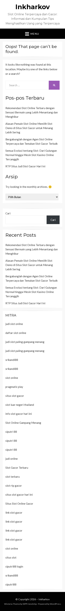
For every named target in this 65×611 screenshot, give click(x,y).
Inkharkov (32, 7)
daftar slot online (15, 332)
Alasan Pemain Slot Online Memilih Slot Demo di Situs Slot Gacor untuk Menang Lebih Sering (29, 128)
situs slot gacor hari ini (19, 494)
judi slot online (14, 323)
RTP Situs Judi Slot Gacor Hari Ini (25, 166)
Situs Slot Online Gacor (19, 503)
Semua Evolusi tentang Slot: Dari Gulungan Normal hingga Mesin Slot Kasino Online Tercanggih (31, 155)
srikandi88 (11, 359)
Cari (7, 213)
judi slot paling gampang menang (24, 341)
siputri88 (10, 584)
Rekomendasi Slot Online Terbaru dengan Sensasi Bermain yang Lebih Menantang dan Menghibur (31, 112)
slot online (11, 377)
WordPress (55, 604)
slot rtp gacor (13, 485)
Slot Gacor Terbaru (16, 467)
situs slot (10, 557)
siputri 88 (11, 431)
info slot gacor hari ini (18, 413)
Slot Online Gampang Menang (23, 422)
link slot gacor (13, 512)
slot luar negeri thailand (19, 404)
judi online (11, 458)
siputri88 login (14, 566)
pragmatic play (14, 386)
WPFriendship (30, 604)
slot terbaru (12, 476)
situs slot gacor (14, 395)
